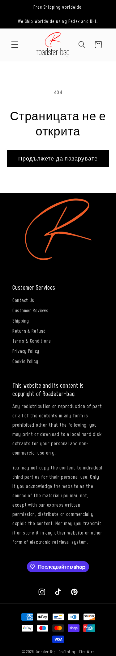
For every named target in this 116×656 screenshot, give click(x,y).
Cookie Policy (25, 361)
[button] (15, 45)
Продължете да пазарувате (58, 158)
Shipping (20, 320)
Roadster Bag (45, 651)
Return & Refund (29, 331)
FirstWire (86, 651)
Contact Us (23, 300)
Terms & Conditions (31, 340)
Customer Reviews (30, 310)
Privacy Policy (25, 351)
